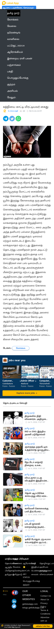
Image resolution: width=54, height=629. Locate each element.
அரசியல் (44, 567)
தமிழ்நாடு (9, 574)
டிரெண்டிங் (18, 570)
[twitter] (12, 120)
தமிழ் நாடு (13, 13)
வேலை (16, 567)
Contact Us (45, 596)
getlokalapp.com (30, 604)
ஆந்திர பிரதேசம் (9, 569)
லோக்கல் (17, 563)
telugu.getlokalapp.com (33, 607)
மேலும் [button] (11, 97)
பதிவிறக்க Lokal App (43, 626)
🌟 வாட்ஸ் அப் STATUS (26, 572)
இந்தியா (35, 567)
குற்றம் (26, 584)
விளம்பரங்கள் (46, 574)
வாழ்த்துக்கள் (46, 570)
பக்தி (33, 563)
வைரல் (34, 574)
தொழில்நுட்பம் (47, 563)
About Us (44, 599)
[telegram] (6, 120)
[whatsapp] (19, 120)
